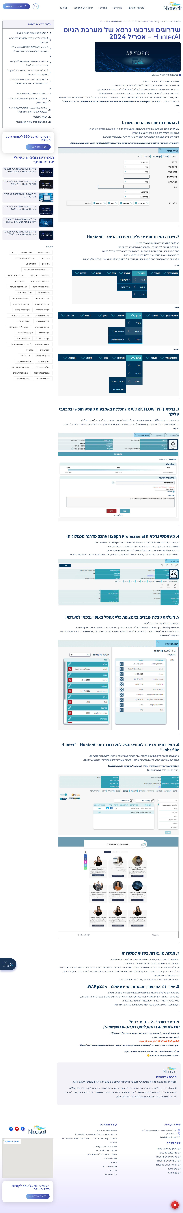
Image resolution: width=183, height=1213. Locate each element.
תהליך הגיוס (25, 355)
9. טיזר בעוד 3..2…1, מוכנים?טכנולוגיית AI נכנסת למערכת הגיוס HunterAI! (28, 110)
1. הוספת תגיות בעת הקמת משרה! (32, 33)
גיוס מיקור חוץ (31, 264)
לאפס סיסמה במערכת (18, 286)
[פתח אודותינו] (98, 8)
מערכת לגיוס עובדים (42, 327)
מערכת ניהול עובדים (25, 332)
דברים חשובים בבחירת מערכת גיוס (37, 269)
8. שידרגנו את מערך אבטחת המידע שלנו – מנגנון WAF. (27, 101)
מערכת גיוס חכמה (43, 321)
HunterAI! (79, 1134)
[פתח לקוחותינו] (112, 8)
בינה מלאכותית (26, 252)
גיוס (13, 252)
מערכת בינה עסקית (22, 309)
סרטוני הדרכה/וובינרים (106, 1150)
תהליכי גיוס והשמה (24, 361)
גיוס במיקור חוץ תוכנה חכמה (25, 258)
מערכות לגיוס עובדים (21, 304)
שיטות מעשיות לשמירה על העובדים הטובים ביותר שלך (30, 344)
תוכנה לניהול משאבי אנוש (20, 367)
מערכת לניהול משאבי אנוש (18, 327)
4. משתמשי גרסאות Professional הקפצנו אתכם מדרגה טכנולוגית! (29, 63)
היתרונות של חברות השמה (40, 275)
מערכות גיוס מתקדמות (20, 298)
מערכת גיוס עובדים (23, 321)
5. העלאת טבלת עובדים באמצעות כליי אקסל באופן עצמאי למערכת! (28, 72)
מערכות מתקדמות (43, 309)
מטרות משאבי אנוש (25, 292)
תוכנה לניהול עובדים (20, 373)
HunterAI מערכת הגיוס (106, 1130)
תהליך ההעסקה (44, 361)
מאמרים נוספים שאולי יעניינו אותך (31, 122)
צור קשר (113, 1170)
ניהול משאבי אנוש (23, 338)
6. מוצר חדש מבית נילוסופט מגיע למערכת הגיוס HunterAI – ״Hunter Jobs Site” (28, 81)
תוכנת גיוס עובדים (43, 378)
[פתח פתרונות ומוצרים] (127, 8)
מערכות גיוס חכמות (43, 298)
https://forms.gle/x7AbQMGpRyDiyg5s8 (159, 1041)
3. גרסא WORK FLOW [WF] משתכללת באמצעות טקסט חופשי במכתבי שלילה (29, 49)
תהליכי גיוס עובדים (43, 367)
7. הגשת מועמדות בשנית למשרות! (32, 94)
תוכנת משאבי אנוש (23, 378)
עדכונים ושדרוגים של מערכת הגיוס (100, 1134)
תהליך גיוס (29, 350)
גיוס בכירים (46, 258)
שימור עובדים (45, 350)
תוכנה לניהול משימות (42, 373)
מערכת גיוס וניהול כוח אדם (19, 315)
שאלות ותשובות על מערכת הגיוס (102, 1154)
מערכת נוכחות (44, 332)
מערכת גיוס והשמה (43, 315)
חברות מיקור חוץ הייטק (41, 286)
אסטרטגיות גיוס (44, 252)
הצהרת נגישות (110, 1174)
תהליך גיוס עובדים (43, 355)
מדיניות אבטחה (44, 292)
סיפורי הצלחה (110, 1158)
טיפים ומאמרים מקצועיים (163, 22)
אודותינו (113, 1162)
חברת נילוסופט (40, 117)
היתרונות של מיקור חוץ (16, 275)
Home (178, 22)
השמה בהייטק (19, 281)
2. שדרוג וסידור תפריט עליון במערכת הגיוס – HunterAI (28, 40)
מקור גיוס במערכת (43, 338)
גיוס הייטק (46, 264)
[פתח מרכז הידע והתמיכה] (73, 8)
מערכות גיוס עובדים (42, 304)
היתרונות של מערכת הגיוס (40, 281)
